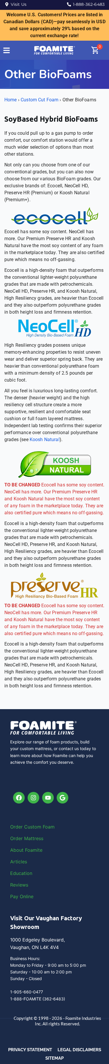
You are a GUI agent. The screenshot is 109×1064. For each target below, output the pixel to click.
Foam (49, 827)
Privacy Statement (30, 1049)
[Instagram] (33, 798)
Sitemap (54, 1058)
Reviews (19, 885)
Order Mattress (26, 838)
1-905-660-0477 (26, 991)
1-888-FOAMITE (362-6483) (37, 998)
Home (10, 100)
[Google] (62, 798)
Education (21, 873)
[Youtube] (48, 798)
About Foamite (26, 850)
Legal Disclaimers (79, 1049)
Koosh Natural (45, 439)
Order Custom (26, 827)
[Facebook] (19, 798)
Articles (18, 861)
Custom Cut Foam (39, 100)
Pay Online (21, 896)
